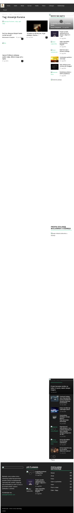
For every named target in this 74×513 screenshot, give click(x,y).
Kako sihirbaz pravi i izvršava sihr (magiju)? (66, 65)
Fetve (43, 6)
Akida (22, 6)
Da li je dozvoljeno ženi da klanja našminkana (65, 441)
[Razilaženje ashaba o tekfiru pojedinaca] (54, 74)
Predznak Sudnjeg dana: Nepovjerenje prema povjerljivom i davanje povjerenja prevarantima (65, 400)
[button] (70, 8)
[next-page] (54, 456)
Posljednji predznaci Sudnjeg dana (61, 24)
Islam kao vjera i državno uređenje (64, 50)
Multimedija (61, 6)
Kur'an (30, 6)
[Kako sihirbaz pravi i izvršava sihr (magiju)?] (54, 67)
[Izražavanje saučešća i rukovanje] (54, 59)
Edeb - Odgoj (54, 490)
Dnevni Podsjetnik (56, 27)
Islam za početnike (56, 481)
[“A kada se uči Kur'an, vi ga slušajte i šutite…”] (37, 26)
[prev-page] (52, 456)
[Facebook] (66, 1)
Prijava (53, 460)
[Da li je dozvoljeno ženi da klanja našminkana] (54, 442)
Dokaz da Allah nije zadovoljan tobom (65, 408)
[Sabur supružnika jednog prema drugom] (54, 44)
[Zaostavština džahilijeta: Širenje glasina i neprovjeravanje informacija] (54, 417)
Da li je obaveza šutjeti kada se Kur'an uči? (12, 34)
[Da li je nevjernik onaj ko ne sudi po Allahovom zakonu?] (54, 450)
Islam (15, 6)
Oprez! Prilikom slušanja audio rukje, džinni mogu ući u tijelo (12, 57)
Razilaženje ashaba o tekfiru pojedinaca (65, 72)
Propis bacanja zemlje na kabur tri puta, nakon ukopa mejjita (60, 388)
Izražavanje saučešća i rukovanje (66, 58)
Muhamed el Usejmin (8, 37)
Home (8, 6)
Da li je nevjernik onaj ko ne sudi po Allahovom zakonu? (65, 449)
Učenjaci (51, 6)
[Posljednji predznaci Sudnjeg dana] (61, 21)
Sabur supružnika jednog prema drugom (64, 43)
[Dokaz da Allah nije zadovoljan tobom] (54, 410)
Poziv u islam (54, 487)
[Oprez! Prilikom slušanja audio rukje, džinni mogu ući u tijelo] (12, 47)
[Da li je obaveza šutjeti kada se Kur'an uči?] (12, 26)
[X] (69, 1)
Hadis (37, 6)
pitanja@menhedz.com (8, 494)
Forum (5, 10)
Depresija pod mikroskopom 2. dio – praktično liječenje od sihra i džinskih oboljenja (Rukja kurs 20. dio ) (66, 430)
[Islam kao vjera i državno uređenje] (54, 52)
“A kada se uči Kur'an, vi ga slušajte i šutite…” (36, 34)
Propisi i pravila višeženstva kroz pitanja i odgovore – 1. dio (65, 34)
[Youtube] (72, 1)
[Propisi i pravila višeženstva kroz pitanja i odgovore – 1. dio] (54, 34)
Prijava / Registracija (6, 1)
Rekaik (53, 473)
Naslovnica (4, 14)
